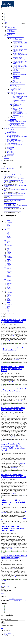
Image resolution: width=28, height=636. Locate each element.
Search (5, 23)
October (8, 232)
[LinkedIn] (4, 17)
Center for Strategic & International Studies (17, 136)
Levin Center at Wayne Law (13, 139)
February (9, 226)
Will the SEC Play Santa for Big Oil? (12, 211)
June (8, 247)
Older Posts (3, 580)
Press (14, 81)
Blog (5, 156)
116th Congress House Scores (20, 49)
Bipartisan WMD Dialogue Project (18, 121)
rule (14, 568)
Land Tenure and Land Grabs (20, 113)
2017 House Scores (17, 58)
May (8, 224)
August (8, 272)
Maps (14, 73)
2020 (5, 229)
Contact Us (6, 158)
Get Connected (10, 131)
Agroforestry (16, 105)
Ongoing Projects (17, 88)
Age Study (15, 70)
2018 (5, 244)
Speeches (12, 90)
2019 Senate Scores (17, 50)
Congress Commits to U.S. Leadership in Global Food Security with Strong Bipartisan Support (13, 447)
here (13, 335)
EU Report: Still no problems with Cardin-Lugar (15, 182)
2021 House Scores (17, 46)
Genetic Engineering (17, 112)
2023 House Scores (17, 39)
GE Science (12, 117)
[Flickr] (4, 20)
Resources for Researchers (16, 104)
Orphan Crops (16, 115)
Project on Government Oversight (14, 144)
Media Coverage (10, 147)
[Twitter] (4, 16)
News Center (7, 145)
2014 (5, 291)
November (9, 222)
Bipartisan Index (13, 38)
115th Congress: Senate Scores (20, 54)
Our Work (6, 35)
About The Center (11, 27)
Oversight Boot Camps (15, 89)
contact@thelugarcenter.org (15, 599)
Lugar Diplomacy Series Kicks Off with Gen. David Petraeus (14, 390)
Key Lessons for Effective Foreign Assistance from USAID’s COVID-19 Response (14, 199)
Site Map (6, 634)
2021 (5, 221)
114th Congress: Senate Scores (20, 59)
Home (5, 631)
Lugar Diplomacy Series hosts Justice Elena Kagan (12, 349)
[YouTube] (4, 19)
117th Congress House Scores (20, 43)
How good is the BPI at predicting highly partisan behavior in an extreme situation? (15, 206)
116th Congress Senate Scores (20, 47)
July (8, 307)
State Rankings (16, 72)
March (8, 220)
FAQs (14, 80)
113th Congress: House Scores (20, 66)
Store (2, 628)
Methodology (16, 78)
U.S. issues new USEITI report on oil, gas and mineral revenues (13, 321)
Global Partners (7, 133)
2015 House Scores (17, 64)
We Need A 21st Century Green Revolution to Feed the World (13, 409)
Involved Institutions (17, 86)
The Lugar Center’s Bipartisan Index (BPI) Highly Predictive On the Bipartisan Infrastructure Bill (15, 179)
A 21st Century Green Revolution (17, 93)
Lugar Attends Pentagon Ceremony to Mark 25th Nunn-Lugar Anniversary (12, 528)
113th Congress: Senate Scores (20, 65)
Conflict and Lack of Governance (17, 109)
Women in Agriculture (18, 116)
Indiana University (11, 137)
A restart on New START (10, 203)
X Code (2, 621)
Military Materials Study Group (17, 123)
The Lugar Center (5, 586)
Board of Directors (11, 33)
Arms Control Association (13, 135)
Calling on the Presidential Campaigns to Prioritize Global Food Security (13, 502)
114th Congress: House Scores (20, 61)
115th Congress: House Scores (20, 55)
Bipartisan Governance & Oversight (15, 37)
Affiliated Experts (11, 31)
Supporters (9, 34)
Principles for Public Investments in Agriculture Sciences (19, 100)
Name (2, 618)
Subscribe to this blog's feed (7, 168)
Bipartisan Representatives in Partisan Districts (19, 75)
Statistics (15, 77)
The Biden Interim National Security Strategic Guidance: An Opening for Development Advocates (14, 195)
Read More (9, 340)
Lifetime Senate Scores (18, 53)
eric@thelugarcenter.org (20, 600)
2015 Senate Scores (17, 62)
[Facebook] (4, 14)
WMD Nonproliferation (12, 120)
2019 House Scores (17, 51)
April (8, 234)
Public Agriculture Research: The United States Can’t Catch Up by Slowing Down (20, 96)
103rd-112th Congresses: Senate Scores (18, 68)
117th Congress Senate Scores (20, 42)
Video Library (10, 151)
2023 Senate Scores (17, 41)
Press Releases (10, 148)
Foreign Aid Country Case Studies (18, 127)
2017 (5, 255)
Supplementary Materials (18, 102)
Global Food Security (12, 92)
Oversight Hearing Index (15, 82)
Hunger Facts (13, 119)
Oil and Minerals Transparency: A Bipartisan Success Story (14, 557)
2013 (5, 303)
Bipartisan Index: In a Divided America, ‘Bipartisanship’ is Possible (12, 369)
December (9, 230)
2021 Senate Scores (17, 45)
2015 (5, 279)
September (9, 260)
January (8, 228)
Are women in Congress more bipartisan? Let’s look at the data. (13, 476)
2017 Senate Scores (17, 57)
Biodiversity (15, 107)
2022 (5, 218)
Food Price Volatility (17, 111)
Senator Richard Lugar (12, 29)
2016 (5, 267)
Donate (5, 22)
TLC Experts (10, 152)
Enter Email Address (6, 619)
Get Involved (7, 128)
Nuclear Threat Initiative (12, 143)
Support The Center (11, 129)
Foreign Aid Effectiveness (13, 124)
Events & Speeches (11, 132)
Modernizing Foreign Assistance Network (16, 141)
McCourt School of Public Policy (14, 140)
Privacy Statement (8, 633)
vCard (2, 593)
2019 (5, 240)
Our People (9, 30)
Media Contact (10, 155)
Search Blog (3, 167)
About (5, 26)
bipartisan (22, 463)
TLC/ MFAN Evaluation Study (17, 125)
